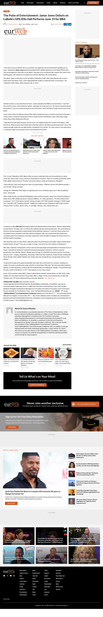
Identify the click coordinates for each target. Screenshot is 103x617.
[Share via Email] (70, 24)
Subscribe (12, 427)
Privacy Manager (6, 598)
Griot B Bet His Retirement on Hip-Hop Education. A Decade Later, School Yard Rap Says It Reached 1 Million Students (50, 540)
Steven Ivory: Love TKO (81, 82)
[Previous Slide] (4, 146)
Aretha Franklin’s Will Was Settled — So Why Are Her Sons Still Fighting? (51, 152)
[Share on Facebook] (65, 24)
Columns (6, 11)
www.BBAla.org (49, 278)
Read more (13, 503)
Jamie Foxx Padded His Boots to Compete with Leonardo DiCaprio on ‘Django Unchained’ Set (11, 152)
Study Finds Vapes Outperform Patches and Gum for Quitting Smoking (86, 77)
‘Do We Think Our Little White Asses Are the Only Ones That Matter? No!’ (83, 560)
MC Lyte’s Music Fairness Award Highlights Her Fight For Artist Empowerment (86, 501)
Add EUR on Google (58, 24)
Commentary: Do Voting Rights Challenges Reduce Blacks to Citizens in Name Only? (86, 66)
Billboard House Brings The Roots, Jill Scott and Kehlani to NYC (87, 474)
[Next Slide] (69, 146)
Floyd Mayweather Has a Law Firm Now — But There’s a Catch (87, 60)
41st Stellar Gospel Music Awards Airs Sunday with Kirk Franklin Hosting (87, 72)
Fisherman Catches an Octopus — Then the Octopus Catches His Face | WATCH (88, 483)
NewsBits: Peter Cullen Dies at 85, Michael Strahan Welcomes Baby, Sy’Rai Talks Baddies (18, 559)
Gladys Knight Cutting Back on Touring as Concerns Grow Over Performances (18, 541)
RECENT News (37, 136)
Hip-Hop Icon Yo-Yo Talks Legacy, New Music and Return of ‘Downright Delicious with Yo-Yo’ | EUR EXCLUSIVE (83, 540)
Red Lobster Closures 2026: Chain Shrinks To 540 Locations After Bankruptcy (31, 152)
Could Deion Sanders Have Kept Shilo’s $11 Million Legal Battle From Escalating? (88, 492)
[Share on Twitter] (67, 24)
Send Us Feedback (37, 385)
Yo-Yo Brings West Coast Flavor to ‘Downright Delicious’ (49, 560)
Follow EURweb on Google (86, 404)
